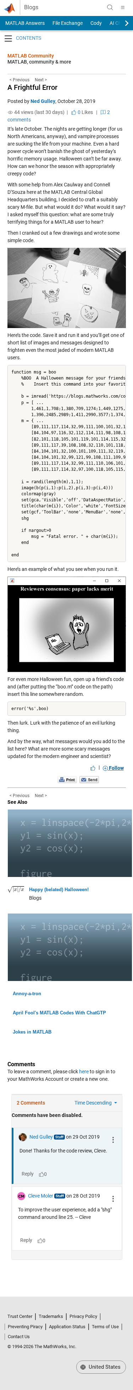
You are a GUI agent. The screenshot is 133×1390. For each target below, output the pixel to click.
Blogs (31, 7)
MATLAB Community (30, 56)
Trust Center (19, 1316)
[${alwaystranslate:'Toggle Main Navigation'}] (123, 7)
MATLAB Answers (24, 23)
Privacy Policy (83, 1316)
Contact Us (19, 1336)
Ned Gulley (43, 101)
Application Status (67, 1326)
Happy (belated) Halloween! (59, 889)
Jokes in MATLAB (32, 1032)
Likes (85, 112)
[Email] (89, 779)
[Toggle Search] (110, 7)
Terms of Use (105, 1326)
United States (104, 1367)
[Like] (93, 768)
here (84, 1071)
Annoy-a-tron (27, 993)
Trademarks (51, 1316)
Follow (116, 768)
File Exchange (67, 23)
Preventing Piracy (25, 1326)
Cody (96, 23)
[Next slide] (120, 23)
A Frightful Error (32, 87)
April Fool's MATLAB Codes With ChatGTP (59, 1012)
